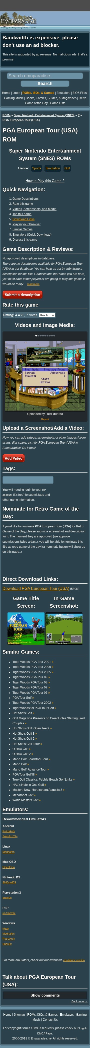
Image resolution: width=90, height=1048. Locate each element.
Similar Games (22, 229)
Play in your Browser (26, 224)
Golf (67, 168)
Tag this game (22, 214)
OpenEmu (8, 867)
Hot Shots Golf (23, 713)
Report (45, 419)
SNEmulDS (9, 882)
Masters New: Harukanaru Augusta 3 (38, 790)
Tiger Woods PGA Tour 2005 (33, 672)
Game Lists (57, 103)
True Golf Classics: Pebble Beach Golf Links (43, 779)
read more (33, 284)
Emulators (63, 93)
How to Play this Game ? (45, 181)
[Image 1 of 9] (45, 376)
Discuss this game (24, 239)
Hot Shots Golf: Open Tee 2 (32, 728)
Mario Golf (20, 764)
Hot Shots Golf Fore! (27, 744)
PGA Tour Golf (23, 698)
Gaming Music (14, 98)
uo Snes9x (9, 913)
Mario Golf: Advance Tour (30, 769)
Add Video (13, 458)
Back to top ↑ (80, 1001)
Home (6, 93)
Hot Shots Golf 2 (24, 738)
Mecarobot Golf (24, 795)
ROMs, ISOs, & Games (38, 93)
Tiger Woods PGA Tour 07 (31, 687)
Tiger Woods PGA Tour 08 (31, 682)
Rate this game (22, 203)
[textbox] (24, 480)
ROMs (6, 115)
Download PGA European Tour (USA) (35, 588)
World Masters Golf (26, 800)
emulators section (74, 960)
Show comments (45, 995)
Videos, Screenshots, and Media (34, 209)
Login (16, 93)
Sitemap (19, 1014)
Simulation (53, 168)
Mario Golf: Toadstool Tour (31, 759)
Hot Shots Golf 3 (24, 733)
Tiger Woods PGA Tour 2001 (33, 662)
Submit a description (22, 294)
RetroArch (8, 831)
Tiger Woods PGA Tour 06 (31, 692)
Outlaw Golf (21, 749)
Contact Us (50, 1019)
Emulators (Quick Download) (32, 234)
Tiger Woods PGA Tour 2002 (33, 703)
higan (5, 928)
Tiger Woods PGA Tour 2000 (33, 667)
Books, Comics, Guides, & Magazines (51, 98)
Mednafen (8, 851)
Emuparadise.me (41, 1038)
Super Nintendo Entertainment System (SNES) (44, 115)
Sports (36, 168)
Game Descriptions (25, 198)
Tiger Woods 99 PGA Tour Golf (34, 708)
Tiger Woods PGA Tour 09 (31, 677)
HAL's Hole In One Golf (29, 785)
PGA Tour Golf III (24, 774)
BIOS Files (79, 93)
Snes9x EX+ (10, 836)
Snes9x (7, 897)
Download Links (23, 219)
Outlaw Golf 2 (22, 754)
